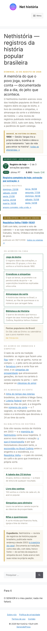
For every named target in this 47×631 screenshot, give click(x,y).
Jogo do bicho (13, 257)
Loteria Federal (14, 400)
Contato (31, 619)
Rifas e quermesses (17, 517)
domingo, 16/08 (32, 196)
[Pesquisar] (39, 575)
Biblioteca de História (17, 311)
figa (6, 359)
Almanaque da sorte (17, 294)
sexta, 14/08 (31, 203)
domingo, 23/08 (10, 189)
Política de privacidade (29, 614)
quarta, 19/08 (9, 203)
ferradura (11, 366)
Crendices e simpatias (18, 274)
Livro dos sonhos (15, 488)
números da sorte (17, 407)
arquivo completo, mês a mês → (17, 207)
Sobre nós (12, 614)
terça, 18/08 (31, 189)
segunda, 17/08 (32, 192)
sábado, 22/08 (10, 193)
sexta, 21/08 (9, 196)
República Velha (12, 455)
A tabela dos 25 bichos (18, 474)
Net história (28, 7)
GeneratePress (24, 627)
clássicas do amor (26, 383)
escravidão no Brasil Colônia (19, 448)
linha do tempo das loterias (20, 394)
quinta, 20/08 (9, 200)
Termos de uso (18, 619)
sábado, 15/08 (32, 199)
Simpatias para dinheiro (19, 502)
